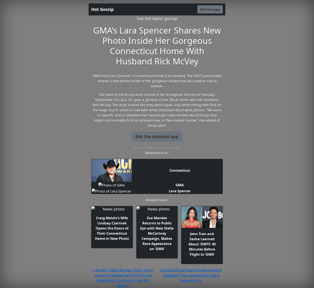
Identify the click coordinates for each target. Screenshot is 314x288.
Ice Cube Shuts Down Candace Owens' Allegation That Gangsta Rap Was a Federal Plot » (191, 275)
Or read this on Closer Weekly (157, 147)
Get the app (210, 9)
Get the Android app (157, 136)
